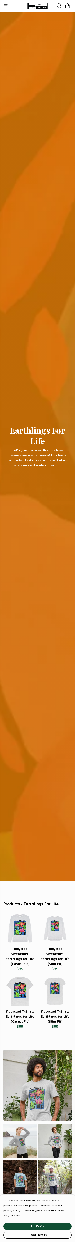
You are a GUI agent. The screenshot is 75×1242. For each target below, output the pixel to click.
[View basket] (67, 6)
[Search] (59, 6)
